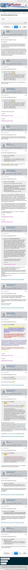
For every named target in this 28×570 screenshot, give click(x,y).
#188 (26, 291)
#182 (26, 67)
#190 (26, 372)
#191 (26, 397)
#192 (26, 448)
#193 (26, 478)
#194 (26, 506)
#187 (26, 233)
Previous (6, 26)
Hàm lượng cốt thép (5, 304)
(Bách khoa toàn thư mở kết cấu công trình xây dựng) (12, 279)
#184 (26, 132)
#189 (26, 319)
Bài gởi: (19, 34)
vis (7, 441)
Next (24, 26)
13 (16, 26)
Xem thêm (3, 491)
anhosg (8, 144)
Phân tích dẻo (4, 276)
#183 (26, 95)
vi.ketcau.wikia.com (11, 227)
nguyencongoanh (11, 88)
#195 (26, 534)
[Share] (26, 35)
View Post (13, 155)
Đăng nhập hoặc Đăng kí (22, 0)
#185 (26, 150)
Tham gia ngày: (10, 34)
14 (20, 26)
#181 (26, 37)
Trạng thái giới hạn (21, 424)
